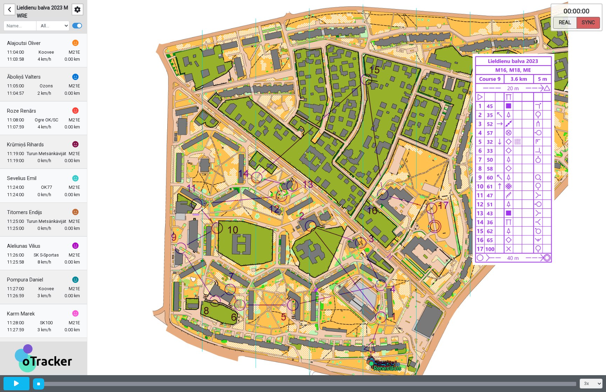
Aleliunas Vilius (23, 246)
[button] (372, 365)
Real (565, 23)
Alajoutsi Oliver (24, 43)
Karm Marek (21, 314)
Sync (588, 23)
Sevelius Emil (21, 178)
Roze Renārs (21, 111)
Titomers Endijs (24, 212)
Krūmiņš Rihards (25, 145)
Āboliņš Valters (24, 77)
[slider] (38, 384)
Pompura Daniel (25, 280)
